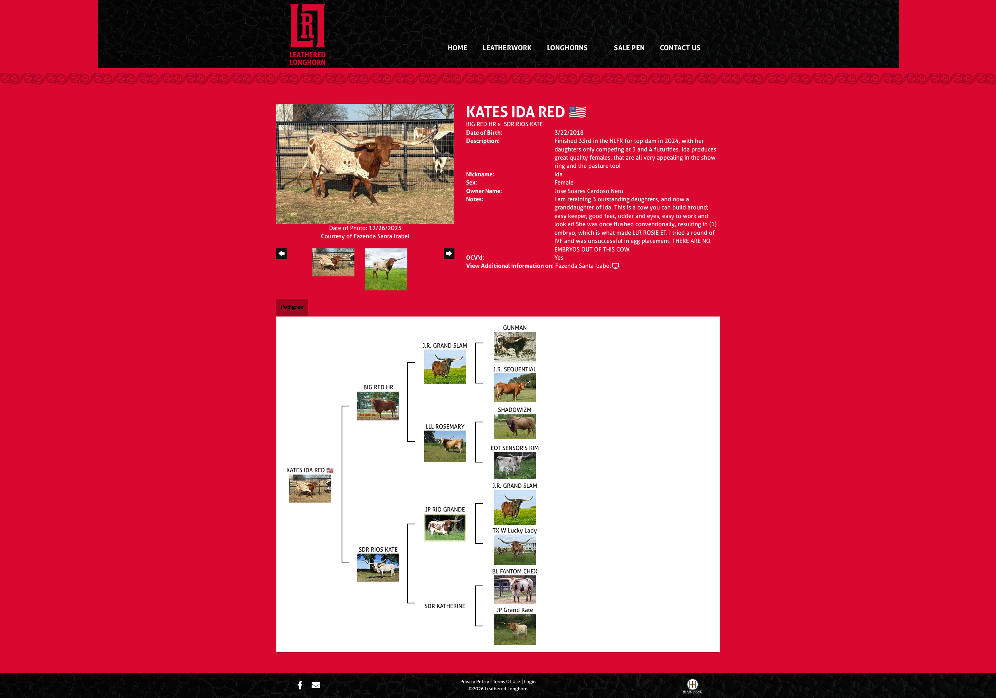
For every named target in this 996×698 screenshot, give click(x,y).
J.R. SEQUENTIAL (514, 369)
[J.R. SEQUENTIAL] (515, 387)
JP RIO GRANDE (445, 509)
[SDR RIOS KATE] (378, 567)
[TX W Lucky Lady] (515, 549)
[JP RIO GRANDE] (445, 527)
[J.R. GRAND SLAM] (445, 366)
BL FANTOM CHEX (514, 571)
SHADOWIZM (514, 410)
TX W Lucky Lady (515, 530)
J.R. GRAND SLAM (445, 345)
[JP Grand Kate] (515, 629)
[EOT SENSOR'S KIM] (515, 465)
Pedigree (292, 306)
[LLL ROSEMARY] (445, 445)
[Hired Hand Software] (692, 687)
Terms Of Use (506, 682)
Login (530, 682)
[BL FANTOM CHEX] (515, 589)
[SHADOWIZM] (515, 426)
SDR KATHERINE (444, 606)
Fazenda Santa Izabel (583, 266)
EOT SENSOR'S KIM (515, 448)
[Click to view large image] (365, 163)
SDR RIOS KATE (523, 124)
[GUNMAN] (515, 347)
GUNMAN (515, 328)
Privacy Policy (474, 682)
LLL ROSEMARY (445, 426)
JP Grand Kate (514, 610)
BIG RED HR (481, 124)
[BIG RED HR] (378, 405)
